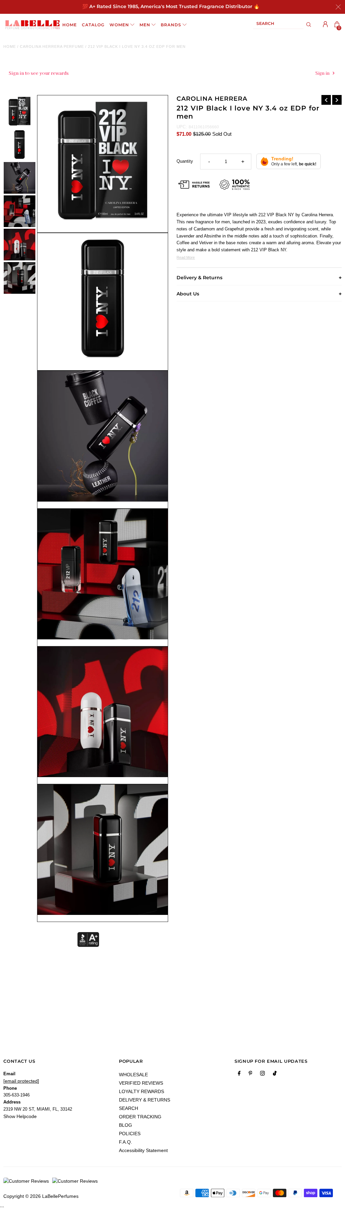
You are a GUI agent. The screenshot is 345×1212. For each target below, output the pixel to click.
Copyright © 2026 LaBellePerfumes (41, 1196)
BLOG (125, 1125)
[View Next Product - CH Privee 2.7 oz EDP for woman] (337, 100)
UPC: (182, 126)
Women (119, 24)
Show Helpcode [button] (20, 1116)
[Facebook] (239, 1074)
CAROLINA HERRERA (212, 98)
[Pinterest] (250, 1074)
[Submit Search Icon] (308, 24)
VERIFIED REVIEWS (141, 1083)
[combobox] (278, 25)
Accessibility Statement (143, 1150)
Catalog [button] (93, 24)
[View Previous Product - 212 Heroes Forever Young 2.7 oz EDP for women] (326, 100)
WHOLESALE (133, 1074)
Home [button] (69, 24)
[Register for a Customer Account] (325, 24)
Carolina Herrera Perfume (52, 46)
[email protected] (21, 1081)
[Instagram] (262, 1074)
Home (9, 46)
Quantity (185, 161)
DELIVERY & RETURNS (144, 1100)
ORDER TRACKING (140, 1116)
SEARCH (128, 1108)
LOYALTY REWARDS (141, 1091)
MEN (144, 24)
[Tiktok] (275, 1074)
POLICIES (129, 1133)
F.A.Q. (125, 1142)
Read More (186, 257)
